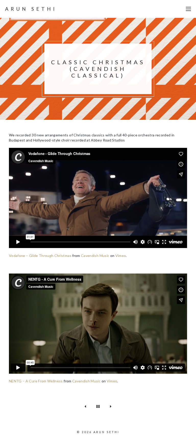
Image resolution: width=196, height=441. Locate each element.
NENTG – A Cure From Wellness (36, 381)
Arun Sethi (31, 9)
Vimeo (120, 255)
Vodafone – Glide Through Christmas (40, 255)
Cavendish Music (95, 255)
